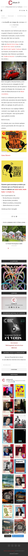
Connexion (13, 551)
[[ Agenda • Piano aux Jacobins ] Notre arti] (20, 406)
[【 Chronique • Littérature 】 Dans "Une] (8, 466)
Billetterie (14, 348)
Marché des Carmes (8, 47)
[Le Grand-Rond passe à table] (14, 233)
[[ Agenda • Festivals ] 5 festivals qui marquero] (20, 436)
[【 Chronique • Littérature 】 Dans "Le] (20, 511)
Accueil (3, 16)
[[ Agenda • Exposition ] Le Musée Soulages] (20, 466)
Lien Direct (5, 155)
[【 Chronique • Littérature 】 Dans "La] (8, 391)
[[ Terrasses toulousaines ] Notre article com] (8, 526)
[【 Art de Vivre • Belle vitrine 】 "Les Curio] (20, 526)
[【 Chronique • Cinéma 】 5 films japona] (20, 421)
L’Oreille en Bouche (8, 56)
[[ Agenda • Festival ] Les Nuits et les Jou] (8, 511)
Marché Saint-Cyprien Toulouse (12, 49)
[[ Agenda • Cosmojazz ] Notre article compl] (8, 481)
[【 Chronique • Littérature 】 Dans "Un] (20, 451)
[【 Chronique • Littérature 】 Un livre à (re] (20, 481)
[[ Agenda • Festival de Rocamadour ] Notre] (20, 496)
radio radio (16, 25)
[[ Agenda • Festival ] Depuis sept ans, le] (8, 436)
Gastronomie (11, 16)
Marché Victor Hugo (13, 44)
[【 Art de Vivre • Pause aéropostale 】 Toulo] (8, 496)
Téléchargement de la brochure (14, 345)
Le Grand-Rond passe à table (14, 243)
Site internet (14, 343)
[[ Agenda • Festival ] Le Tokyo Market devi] (20, 391)
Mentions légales (7, 551)
